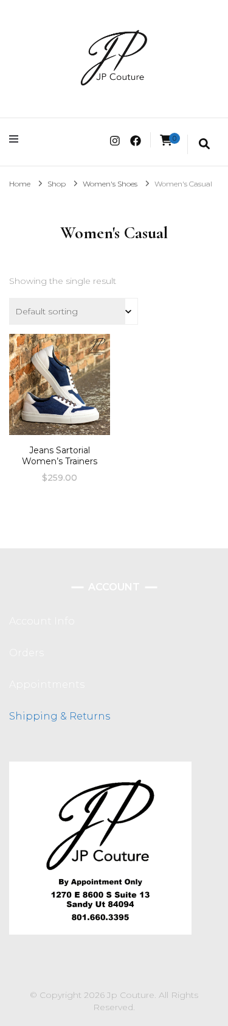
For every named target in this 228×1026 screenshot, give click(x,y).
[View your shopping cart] (166, 140)
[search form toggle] (204, 144)
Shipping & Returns (59, 716)
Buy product (59, 389)
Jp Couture (130, 994)
